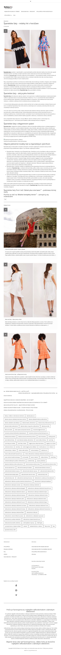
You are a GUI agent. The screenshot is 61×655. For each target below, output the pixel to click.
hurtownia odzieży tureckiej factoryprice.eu (38, 433)
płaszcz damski (34, 457)
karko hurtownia (42, 436)
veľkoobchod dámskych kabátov (24, 467)
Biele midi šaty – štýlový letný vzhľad (13, 319)
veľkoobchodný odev (42, 474)
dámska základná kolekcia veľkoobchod (38, 419)
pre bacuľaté (25, 457)
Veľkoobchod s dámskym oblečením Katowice (15, 495)
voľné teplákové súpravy (28, 522)
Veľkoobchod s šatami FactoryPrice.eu (31, 519)
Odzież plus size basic (32, 190)
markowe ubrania (9, 447)
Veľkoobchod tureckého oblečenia (12, 522)
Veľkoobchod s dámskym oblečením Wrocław (15, 509)
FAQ (14, 15)
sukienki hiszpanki (30, 158)
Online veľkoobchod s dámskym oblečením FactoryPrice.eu (38, 453)
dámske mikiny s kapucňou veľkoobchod (30, 426)
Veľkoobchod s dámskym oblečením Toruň (38, 505)
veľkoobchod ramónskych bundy (24, 478)
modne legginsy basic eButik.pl (29, 447)
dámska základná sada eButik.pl (12, 422)
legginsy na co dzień (51, 443)
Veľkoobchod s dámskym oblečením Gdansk (15, 491)
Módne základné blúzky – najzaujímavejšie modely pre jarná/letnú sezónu (36, 393)
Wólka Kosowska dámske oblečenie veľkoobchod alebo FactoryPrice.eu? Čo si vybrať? (25, 402)
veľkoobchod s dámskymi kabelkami (43, 481)
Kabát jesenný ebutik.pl (10, 436)
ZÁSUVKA (34, 554)
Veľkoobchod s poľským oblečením (12, 519)
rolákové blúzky (44, 457)
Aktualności (6, 21)
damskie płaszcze (31, 416)
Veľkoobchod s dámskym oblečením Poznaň (15, 502)
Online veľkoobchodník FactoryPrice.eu (13, 453)
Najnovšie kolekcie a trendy (12, 11)
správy (5, 554)
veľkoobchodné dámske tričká (47, 471)
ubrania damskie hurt (10, 467)
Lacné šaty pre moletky (10, 443)
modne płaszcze (43, 447)
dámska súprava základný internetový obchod (15, 419)
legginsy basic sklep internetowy (36, 443)
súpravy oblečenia (41, 460)
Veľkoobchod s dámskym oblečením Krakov (38, 495)
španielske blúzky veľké (10, 529)
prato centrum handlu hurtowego (12, 457)
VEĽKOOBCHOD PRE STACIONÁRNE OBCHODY (42, 549)
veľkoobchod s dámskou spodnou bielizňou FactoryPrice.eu (18, 481)
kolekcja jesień (52, 436)
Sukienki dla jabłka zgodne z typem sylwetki (15, 249)
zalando (25, 526)
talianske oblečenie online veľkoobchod (14, 464)
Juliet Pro (26, 650)
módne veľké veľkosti (23, 450)
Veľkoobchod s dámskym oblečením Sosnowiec (15, 505)
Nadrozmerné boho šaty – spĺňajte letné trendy (16, 374)
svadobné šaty (30, 460)
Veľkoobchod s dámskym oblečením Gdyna (37, 491)
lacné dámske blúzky (9, 440)
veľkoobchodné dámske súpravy (12, 471)
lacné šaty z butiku (22, 443)
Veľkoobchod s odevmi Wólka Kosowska (14, 516)
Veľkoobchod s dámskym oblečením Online (36, 498)
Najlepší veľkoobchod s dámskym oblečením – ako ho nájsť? (19, 400)
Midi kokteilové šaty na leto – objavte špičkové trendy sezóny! (19, 405)
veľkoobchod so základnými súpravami (35, 516)
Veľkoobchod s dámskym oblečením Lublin (14, 498)
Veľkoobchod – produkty (28, 11)
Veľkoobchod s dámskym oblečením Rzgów (37, 502)
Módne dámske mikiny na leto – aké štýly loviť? (17, 391)
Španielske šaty (13, 75)
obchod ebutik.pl (35, 450)
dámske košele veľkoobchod (11, 426)
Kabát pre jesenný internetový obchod (27, 436)
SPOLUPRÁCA (7, 15)
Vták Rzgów (39, 522)
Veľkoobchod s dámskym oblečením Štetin (14, 512)
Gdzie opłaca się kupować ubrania (22, 429)
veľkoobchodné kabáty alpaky (12, 474)
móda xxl (51, 447)
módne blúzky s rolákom (10, 450)
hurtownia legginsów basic (39, 429)
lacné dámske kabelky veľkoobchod (25, 440)
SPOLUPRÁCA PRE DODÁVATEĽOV (45, 11)
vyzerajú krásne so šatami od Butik (13, 526)
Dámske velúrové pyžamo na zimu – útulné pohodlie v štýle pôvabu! (21, 407)
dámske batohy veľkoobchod (28, 422)
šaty (10, 72)
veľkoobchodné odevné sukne (28, 474)
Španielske (6, 72)
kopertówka (31, 134)
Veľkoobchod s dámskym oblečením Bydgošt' (15, 488)
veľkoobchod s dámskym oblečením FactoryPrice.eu (39, 488)
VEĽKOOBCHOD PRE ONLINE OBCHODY (40, 546)
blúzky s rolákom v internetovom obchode (14, 416)
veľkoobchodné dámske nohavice (42, 467)
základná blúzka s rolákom (36, 526)
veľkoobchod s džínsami (32, 512)
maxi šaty (18, 447)
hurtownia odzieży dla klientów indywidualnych (15, 433)
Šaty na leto (47, 526)
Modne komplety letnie (27, 194)
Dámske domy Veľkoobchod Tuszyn (46, 422)
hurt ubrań (31, 181)
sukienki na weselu (13, 158)
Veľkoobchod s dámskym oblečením (31, 485)
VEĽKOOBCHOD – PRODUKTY (10, 557)
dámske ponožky (45, 426)
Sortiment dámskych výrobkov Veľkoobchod (15, 460)
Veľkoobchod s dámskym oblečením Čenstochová (39, 509)
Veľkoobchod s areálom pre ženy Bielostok (44, 478)
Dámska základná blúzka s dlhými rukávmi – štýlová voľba (18, 410)
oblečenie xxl (44, 450)
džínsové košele (8, 429)
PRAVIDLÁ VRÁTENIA (8, 549)
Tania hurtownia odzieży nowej (33, 464)
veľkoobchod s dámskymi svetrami (12, 485)
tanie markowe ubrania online (49, 464)
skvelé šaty (53, 457)
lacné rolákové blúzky (41, 440)
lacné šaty (51, 440)
